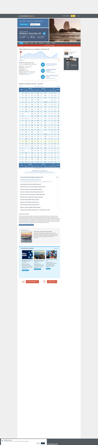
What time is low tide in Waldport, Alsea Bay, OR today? (29, 202)
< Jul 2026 (20, 86)
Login (73, 15)
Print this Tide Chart (39, 86)
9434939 (42, 168)
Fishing (53, 43)
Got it (43, 443)
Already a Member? (66, 15)
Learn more (27, 441)
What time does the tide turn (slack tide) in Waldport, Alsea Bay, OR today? (32, 186)
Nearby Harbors (23, 24)
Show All (57, 177)
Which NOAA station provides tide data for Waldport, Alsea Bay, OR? (31, 197)
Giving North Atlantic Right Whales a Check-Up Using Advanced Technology (39, 261)
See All (56, 248)
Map (36, 43)
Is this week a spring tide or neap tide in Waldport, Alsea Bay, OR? (31, 189)
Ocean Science (25, 270)
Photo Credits (78, 40)
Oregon (24, 21)
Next (57, 259)
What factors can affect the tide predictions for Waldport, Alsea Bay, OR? (32, 194)
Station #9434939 (30, 73)
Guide (32, 43)
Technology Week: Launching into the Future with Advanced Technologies (27, 261)
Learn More (36, 237)
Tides (21, 43)
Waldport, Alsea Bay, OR (39, 21)
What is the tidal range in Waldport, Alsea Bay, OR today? (29, 204)
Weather (26, 43)
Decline (38, 443)
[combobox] (35, 24)
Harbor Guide (51, 281)
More (27, 268)
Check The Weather (32, 281)
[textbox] (35, 24)
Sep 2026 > (58, 86)
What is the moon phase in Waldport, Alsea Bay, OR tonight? (30, 207)
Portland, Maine (25, 222)
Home (20, 21)
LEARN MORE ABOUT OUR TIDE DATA (26, 224)
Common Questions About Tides (24, 74)
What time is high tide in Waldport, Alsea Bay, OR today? (29, 199)
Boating (48, 43)
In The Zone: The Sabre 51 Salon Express (43, 231)
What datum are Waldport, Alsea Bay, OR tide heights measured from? (32, 191)
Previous (21, 259)
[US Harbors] (26, 16)
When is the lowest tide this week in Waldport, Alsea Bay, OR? (30, 179)
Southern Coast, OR (29, 21)
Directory (41, 43)
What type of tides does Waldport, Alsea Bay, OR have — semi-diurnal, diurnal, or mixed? (35, 209)
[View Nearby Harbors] (44, 33)
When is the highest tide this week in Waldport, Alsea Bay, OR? (30, 184)
